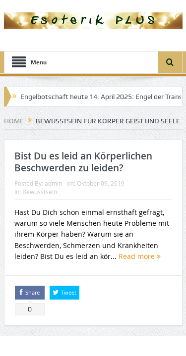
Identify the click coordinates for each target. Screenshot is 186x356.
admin (53, 183)
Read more (138, 256)
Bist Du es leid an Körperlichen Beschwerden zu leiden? (83, 162)
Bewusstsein (39, 192)
